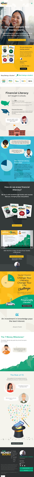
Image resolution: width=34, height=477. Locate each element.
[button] (31, 3)
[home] (5, 3)
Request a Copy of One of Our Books (17, 39)
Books (12, 452)
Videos (14, 461)
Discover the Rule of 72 (17, 443)
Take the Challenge (27, 305)
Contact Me (23, 68)
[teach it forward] (30, 81)
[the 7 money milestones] (17, 81)
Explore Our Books (17, 225)
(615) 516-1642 (25, 66)
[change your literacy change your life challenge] (4, 81)
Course (12, 453)
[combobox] (3, 476)
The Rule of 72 (15, 453)
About (12, 456)
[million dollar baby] (10, 81)
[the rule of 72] (24, 81)
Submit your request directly (16, 256)
